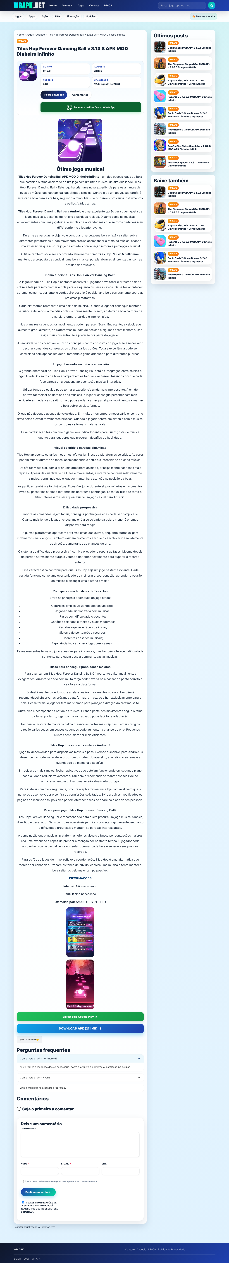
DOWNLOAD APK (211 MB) (78, 1028)
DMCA (108, 5)
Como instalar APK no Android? (38, 1058)
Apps (81, 5)
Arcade (40, 34)
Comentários (80, 94)
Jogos (18, 16)
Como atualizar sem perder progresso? (43, 1087)
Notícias (91, 16)
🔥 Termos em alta (203, 16)
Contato (94, 5)
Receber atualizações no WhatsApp (94, 107)
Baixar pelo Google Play (78, 1016)
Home (53, 5)
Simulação (73, 16)
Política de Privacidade (171, 1249)
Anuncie (141, 1249)
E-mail (66, 1163)
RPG (57, 16)
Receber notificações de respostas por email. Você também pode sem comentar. (40, 1207)
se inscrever (45, 1209)
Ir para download (54, 94)
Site (104, 1163)
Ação (45, 16)
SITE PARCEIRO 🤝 (29, 1039)
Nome (25, 1163)
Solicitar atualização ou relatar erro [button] (34, 1227)
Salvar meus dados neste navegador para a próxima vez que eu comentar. (61, 1181)
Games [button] (66, 5)
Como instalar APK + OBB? (36, 1077)
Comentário (28, 1128)
